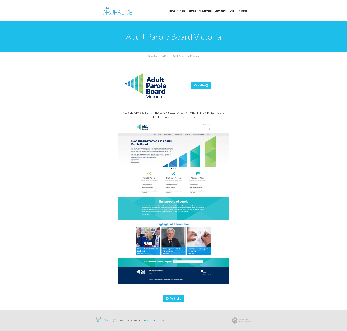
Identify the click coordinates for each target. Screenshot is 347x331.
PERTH (137, 320)
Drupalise (152, 56)
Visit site (199, 85)
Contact (243, 10)
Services (181, 10)
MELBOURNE (125, 320)
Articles (233, 10)
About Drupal (205, 10)
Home (172, 10)
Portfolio (192, 10)
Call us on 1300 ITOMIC (152, 320)
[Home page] (121, 11)
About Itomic (220, 10)
